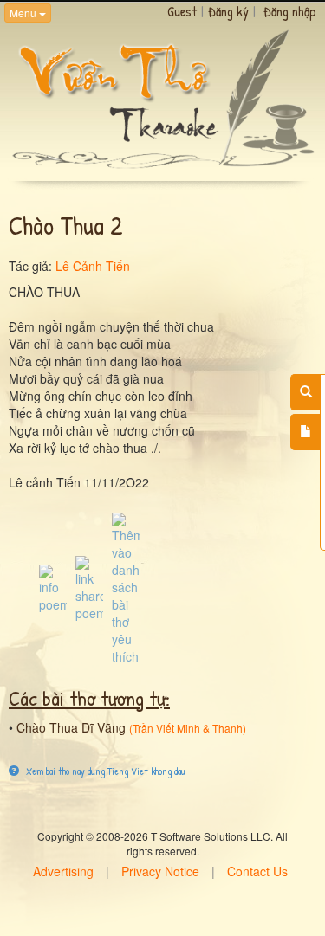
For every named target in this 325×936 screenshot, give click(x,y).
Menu (24, 12)
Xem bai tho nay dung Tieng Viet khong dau (104, 771)
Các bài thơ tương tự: (89, 698)
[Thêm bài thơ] (305, 432)
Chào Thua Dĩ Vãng (71, 727)
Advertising (63, 871)
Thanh (227, 727)
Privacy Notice (160, 871)
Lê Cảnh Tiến (92, 265)
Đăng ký (228, 11)
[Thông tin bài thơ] (53, 587)
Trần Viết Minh (166, 727)
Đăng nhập (289, 11)
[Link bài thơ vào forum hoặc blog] (89, 587)
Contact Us (257, 871)
